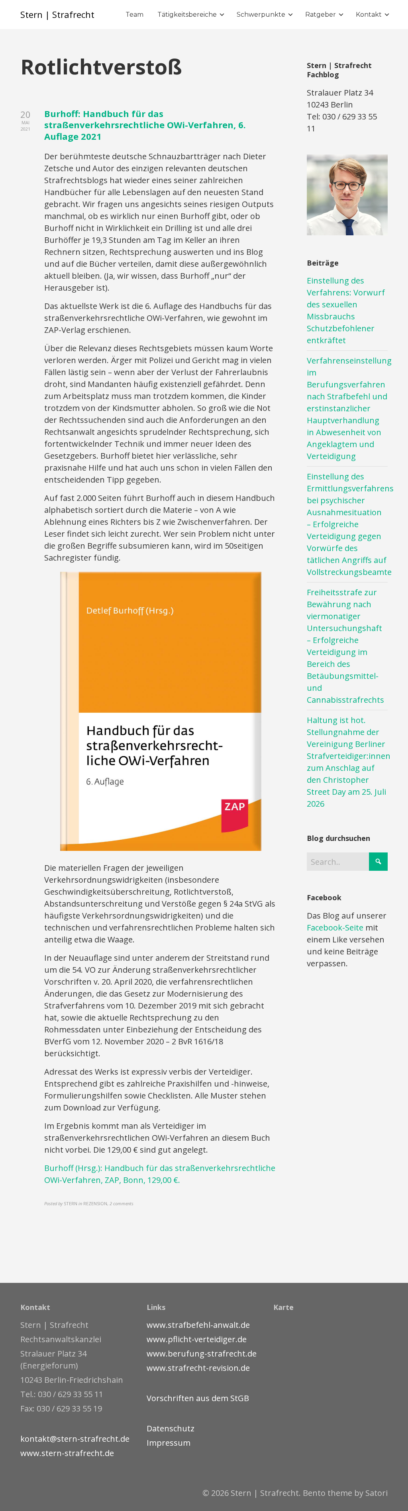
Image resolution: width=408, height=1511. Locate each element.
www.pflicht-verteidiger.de (197, 1339)
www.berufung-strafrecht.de (202, 1353)
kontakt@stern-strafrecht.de (74, 1438)
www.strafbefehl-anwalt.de (198, 1324)
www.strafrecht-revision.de (198, 1367)
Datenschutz (170, 1428)
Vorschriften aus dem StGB (198, 1398)
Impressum (168, 1442)
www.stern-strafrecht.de (67, 1453)
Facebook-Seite (335, 927)
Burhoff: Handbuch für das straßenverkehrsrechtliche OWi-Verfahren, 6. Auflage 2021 (145, 125)
